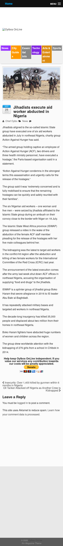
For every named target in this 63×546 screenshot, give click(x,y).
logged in (22, 403)
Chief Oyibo (11, 121)
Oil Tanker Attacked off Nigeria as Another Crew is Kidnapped (32, 389)
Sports (57, 48)
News (5, 48)
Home (8, 3)
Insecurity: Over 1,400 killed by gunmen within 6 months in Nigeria (30, 384)
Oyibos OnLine (35, 540)
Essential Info (26, 52)
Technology (36, 50)
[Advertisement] (26, 442)
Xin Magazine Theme (31, 543)
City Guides (15, 52)
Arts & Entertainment (46, 54)
